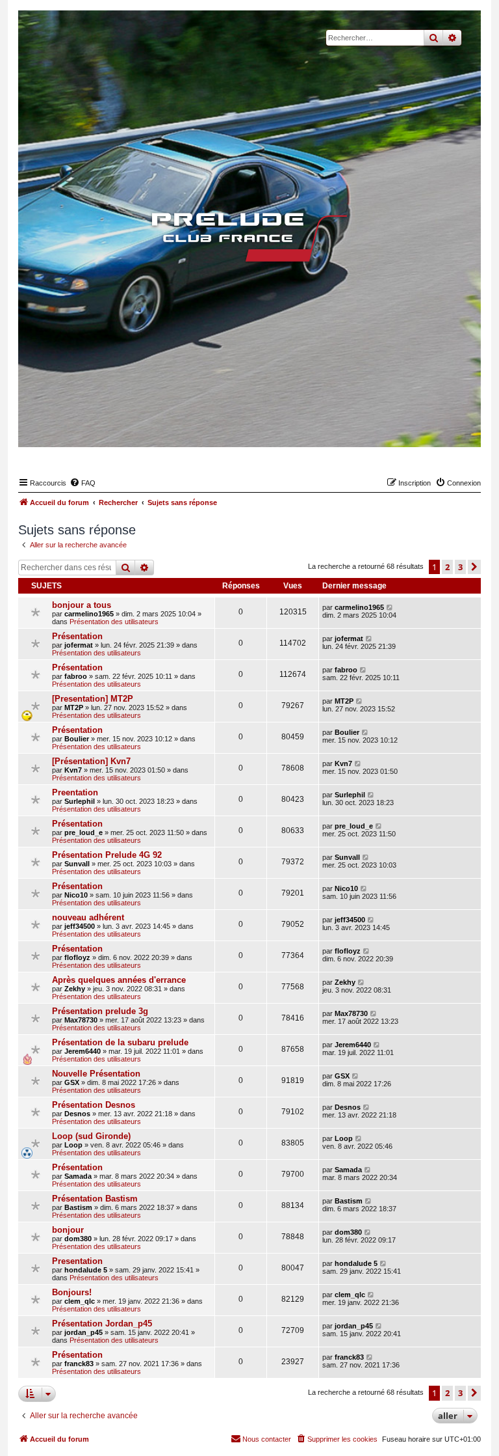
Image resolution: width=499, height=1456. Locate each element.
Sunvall (77, 864)
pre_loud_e (83, 832)
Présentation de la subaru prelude (120, 1042)
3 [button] (460, 567)
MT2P (73, 707)
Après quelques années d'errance (119, 980)
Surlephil (79, 801)
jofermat (78, 645)
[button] (474, 567)
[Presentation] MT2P (92, 699)
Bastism (78, 1207)
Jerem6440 (82, 1051)
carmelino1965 (89, 614)
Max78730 (80, 1020)
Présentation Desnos (93, 1105)
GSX (71, 1082)
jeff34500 (79, 926)
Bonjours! (72, 1292)
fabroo (75, 676)
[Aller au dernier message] (390, 607)
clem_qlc (79, 1301)
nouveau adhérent (88, 917)
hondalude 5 (85, 1270)
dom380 (78, 1239)
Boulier (76, 739)
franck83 (79, 1363)
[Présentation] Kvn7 (91, 761)
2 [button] (447, 567)
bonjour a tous (81, 605)
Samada (78, 1176)
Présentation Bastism (95, 1198)
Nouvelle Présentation (96, 1073)
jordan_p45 (83, 1332)
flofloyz (77, 957)
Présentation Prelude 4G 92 (107, 855)
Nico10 (76, 895)
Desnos (77, 1114)
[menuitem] (83, 483)
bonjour (68, 1230)
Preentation (75, 792)
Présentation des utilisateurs (114, 621)
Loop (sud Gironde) (91, 1136)
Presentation (77, 1261)
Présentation (77, 636)
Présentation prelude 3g (100, 1011)
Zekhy (74, 989)
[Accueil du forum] (249, 237)
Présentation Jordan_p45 (102, 1323)
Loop (73, 1145)
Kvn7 (73, 770)
